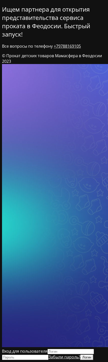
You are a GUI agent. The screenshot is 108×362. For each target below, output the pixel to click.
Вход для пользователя (24, 351)
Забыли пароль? (64, 357)
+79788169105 (67, 46)
